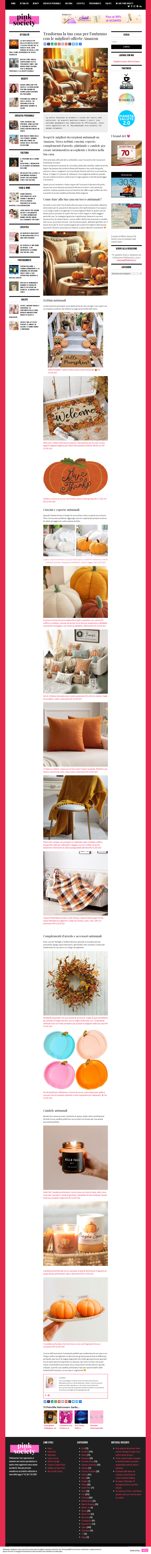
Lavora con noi (53, 1458)
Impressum (52, 1454)
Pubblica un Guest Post (56, 1468)
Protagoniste (95, 3)
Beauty (36, 3)
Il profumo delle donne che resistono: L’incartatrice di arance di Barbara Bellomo (125, 1474)
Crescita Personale (52, 3)
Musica (84, 1510)
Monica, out (86, 1507)
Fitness (84, 1484)
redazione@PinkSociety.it (126, 260)
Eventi (84, 1477)
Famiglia (85, 1481)
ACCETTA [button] (145, 1550)
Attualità (24, 3)
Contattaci (52, 1451)
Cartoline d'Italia (88, 1461)
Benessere (85, 1458)
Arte (83, 1448)
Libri (83, 1494)
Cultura (68, 3)
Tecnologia (86, 1530)
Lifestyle (81, 3)
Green (84, 1491)
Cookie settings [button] (135, 1550)
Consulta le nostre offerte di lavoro (126, 61)
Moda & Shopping (88, 1504)
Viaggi (84, 1537)
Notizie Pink (86, 1514)
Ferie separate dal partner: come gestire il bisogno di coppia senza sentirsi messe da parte (128, 1451)
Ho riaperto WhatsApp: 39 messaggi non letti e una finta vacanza (127, 1484)
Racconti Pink (87, 1523)
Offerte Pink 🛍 (53, 1461)
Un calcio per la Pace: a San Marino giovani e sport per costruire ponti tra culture (129, 1494)
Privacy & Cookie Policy (56, 1464)
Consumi (85, 1468)
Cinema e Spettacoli (89, 1464)
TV (83, 1533)
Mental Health (87, 1500)
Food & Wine (86, 1487)
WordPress (138, 1546)
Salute (108, 3)
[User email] (49, 1395)
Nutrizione (85, 1517)
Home (13, 3)
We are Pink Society (124, 3)
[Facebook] (46, 1395)
